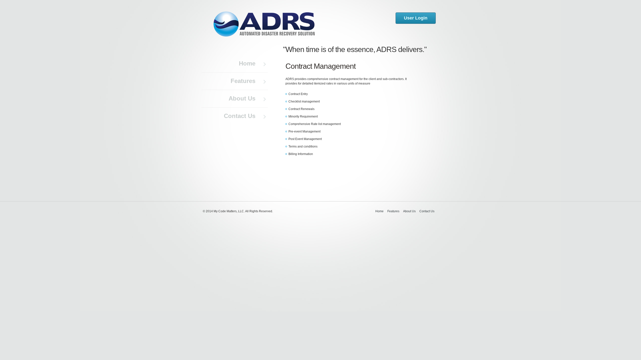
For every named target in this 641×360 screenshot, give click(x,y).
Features (243, 81)
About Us (242, 98)
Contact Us (239, 115)
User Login (415, 18)
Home (247, 63)
